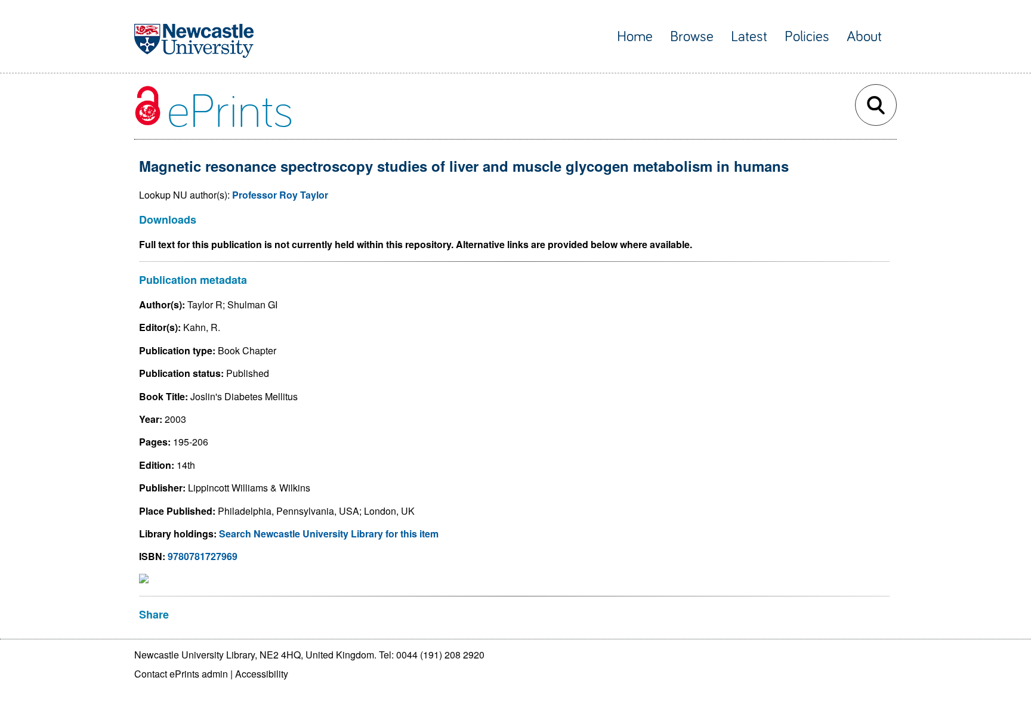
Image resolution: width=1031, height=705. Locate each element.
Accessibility (261, 674)
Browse (692, 36)
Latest (749, 36)
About (864, 36)
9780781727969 (202, 556)
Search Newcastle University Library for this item (329, 533)
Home (635, 36)
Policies (807, 36)
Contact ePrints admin (181, 674)
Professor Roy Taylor (280, 195)
